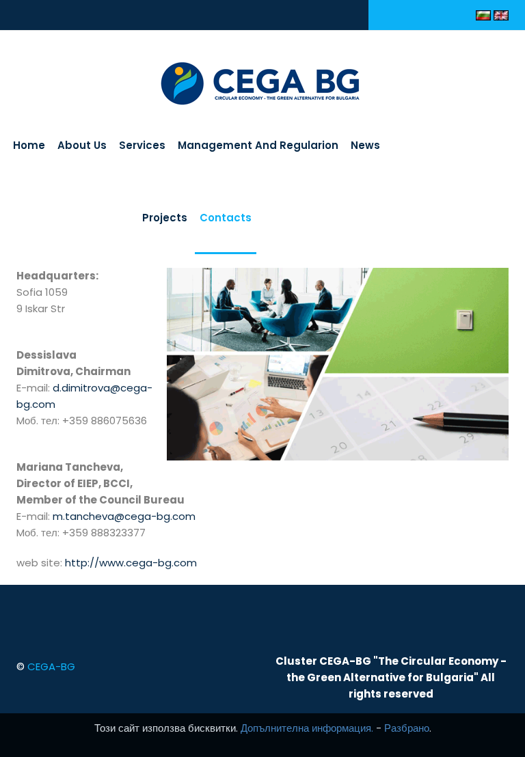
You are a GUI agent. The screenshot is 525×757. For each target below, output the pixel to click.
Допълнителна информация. (307, 728)
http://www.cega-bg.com (131, 562)
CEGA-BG (51, 666)
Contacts (226, 217)
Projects (164, 217)
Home (29, 145)
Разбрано (406, 728)
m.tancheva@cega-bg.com (124, 516)
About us (82, 145)
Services (142, 145)
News (365, 145)
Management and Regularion (258, 145)
